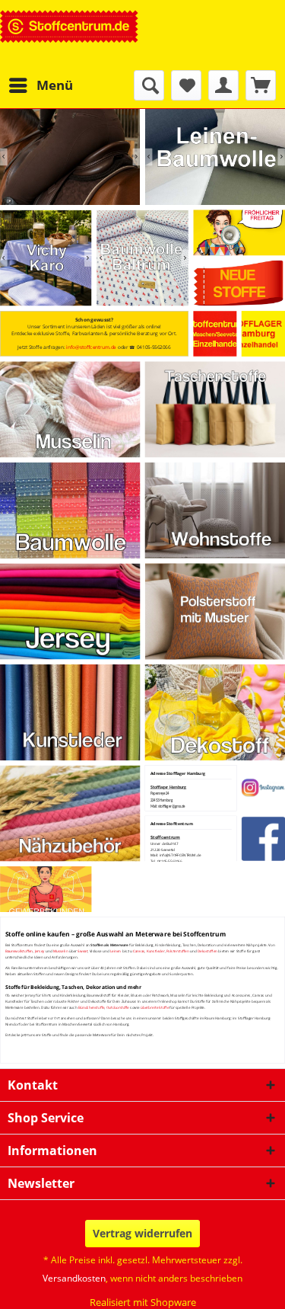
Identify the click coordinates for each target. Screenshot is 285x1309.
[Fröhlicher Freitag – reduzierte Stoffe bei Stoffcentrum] (239, 232)
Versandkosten (74, 1278)
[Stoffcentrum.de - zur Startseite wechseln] (69, 35)
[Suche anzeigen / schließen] (149, 85)
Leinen (116, 951)
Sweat (82, 951)
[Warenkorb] (260, 85)
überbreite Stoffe (155, 1007)
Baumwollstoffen (19, 951)
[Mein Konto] (223, 85)
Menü (54, 85)
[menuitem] (40, 85)
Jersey (40, 951)
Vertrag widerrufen (142, 1233)
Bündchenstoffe (91, 1007)
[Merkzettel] (186, 85)
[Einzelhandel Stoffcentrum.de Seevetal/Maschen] (215, 334)
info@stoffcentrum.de (91, 347)
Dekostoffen (207, 951)
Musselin (60, 951)
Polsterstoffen (177, 951)
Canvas (139, 951)
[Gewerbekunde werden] (46, 888)
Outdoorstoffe (117, 1007)
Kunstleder (156, 951)
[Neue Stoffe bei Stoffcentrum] (239, 283)
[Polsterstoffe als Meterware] (215, 611)
